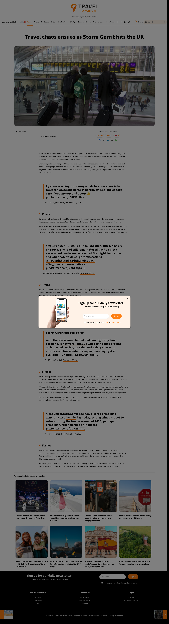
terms (107, 322)
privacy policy (116, 322)
